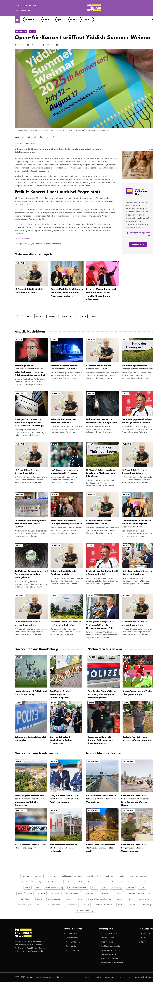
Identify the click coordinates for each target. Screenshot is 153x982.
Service (88, 977)
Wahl (113, 882)
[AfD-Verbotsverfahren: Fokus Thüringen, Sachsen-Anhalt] (31, 350)
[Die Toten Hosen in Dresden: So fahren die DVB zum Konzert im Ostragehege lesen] (102, 775)
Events (73, 19)
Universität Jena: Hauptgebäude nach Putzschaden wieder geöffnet (30, 524)
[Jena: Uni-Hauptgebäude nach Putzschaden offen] (31, 504)
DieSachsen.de (107, 938)
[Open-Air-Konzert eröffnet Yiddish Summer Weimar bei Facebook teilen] (29, 137)
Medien (120, 899)
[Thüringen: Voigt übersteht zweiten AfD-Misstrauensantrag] (102, 606)
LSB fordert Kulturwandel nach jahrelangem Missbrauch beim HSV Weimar (101, 473)
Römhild (130, 887)
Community (71, 946)
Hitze (38, 887)
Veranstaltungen (73, 950)
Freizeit (92, 657)
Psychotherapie (24, 905)
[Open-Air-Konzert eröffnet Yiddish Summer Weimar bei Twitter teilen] (47, 137)
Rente (39, 899)
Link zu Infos (23, 238)
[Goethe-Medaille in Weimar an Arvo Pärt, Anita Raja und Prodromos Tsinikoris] (67, 273)
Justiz (54, 657)
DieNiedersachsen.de (110, 946)
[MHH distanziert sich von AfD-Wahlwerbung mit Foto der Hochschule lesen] (66, 824)
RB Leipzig (106, 893)
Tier (130, 899)
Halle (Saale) (25, 899)
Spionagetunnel (72, 893)
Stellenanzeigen (73, 942)
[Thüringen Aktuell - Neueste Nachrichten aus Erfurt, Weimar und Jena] (94, 7)
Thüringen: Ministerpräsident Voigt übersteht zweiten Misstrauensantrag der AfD (100, 625)
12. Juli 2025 (34, 45)
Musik (29, 316)
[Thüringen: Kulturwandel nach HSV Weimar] (102, 454)
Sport (59, 19)
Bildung (19, 494)
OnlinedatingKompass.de (112, 963)
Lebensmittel (143, 899)
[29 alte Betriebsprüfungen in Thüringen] (31, 403)
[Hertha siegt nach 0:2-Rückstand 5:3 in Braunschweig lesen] (31, 671)
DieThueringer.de (108, 954)
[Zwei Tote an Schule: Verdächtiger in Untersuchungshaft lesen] (66, 671)
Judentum (81, 316)
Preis (104, 887)
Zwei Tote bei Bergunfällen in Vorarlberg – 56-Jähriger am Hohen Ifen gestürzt (101, 694)
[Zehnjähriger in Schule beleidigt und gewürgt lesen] (31, 717)
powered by (23, 10)
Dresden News (93, 761)
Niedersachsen (54, 899)
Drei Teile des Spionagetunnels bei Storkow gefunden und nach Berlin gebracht (31, 574)
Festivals (39, 316)
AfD (80, 882)
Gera (80, 899)
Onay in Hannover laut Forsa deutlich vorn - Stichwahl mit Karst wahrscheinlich (64, 799)
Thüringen (52, 316)
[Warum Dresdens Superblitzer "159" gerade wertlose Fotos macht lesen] (102, 824)
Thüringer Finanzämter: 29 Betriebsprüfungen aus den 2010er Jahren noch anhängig (29, 422)
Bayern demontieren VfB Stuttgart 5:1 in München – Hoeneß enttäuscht (100, 740)
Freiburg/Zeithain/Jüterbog (99, 899)
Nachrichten (21, 32)
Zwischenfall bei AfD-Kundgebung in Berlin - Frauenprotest (61, 740)
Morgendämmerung (84, 910)
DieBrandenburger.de (110, 950)
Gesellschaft (66, 316)
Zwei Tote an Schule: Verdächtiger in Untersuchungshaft (60, 694)
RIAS (146, 882)
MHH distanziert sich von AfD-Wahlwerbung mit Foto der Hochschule (64, 848)
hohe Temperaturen (77, 887)
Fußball (119, 893)
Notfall (132, 905)
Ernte (27, 887)
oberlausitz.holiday (109, 958)
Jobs (87, 19)
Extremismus (71, 905)
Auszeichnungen (53, 905)
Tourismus (109, 876)
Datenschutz (125, 977)
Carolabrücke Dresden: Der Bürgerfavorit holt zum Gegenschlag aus (134, 848)
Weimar (20, 45)
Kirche (120, 905)
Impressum (110, 977)
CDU (94, 887)
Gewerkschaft (93, 876)
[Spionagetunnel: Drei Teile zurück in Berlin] (31, 555)
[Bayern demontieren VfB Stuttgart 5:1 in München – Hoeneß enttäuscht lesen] (103, 717)
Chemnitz (52, 876)
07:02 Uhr (49, 45)
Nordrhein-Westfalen (103, 905)
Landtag (41, 893)
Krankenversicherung (54, 887)
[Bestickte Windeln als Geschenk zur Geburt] (102, 350)
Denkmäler (55, 893)
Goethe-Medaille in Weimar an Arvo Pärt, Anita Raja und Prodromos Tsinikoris (67, 292)
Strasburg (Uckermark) (31, 882)
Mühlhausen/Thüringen (71, 876)
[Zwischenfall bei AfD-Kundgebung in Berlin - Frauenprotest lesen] (66, 717)
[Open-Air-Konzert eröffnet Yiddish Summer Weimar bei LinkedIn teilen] (35, 137)
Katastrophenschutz (138, 876)
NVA (38, 905)
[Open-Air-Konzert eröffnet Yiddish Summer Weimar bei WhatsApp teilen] (23, 137)
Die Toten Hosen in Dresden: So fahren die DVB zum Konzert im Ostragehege (101, 799)
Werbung (20, 263)
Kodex (98, 977)
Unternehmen (72, 938)
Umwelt (91, 393)
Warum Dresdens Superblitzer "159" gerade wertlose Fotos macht (100, 848)
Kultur (33, 32)
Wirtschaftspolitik (54, 882)
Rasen (69, 899)
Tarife (121, 876)
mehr (39, 384)
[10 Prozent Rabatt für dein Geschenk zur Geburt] (31, 273)
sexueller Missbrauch (96, 882)
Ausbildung (116, 887)
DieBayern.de (107, 942)
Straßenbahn (90, 893)
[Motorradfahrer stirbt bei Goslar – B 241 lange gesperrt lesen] (31, 824)
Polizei (70, 882)
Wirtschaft (30, 19)
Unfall (54, 339)
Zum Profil (137, 244)
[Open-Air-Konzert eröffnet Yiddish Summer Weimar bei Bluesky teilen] (41, 137)
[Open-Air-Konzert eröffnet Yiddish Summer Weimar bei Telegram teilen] (53, 137)
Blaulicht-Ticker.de (109, 933)
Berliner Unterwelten (129, 882)
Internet (38, 876)
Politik (46, 19)
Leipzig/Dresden (25, 893)
